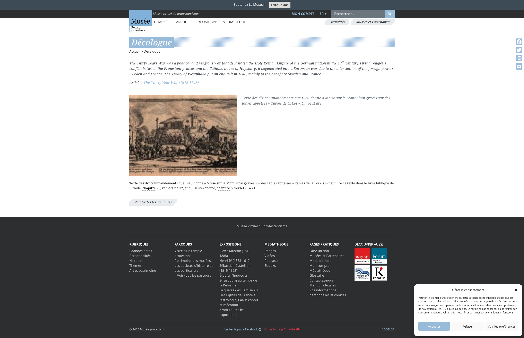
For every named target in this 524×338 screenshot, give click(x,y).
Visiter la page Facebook (242, 329)
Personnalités (140, 256)
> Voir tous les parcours (192, 275)
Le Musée (161, 22)
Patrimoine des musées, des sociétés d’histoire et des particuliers (193, 265)
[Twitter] (519, 50)
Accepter (434, 326)
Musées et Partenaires (373, 22)
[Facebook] (519, 42)
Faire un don (280, 5)
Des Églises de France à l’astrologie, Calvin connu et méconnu (238, 300)
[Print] (519, 58)
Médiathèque (234, 22)
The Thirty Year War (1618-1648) (171, 82)
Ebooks (270, 265)
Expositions (207, 22)
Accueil (134, 51)
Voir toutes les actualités (153, 202)
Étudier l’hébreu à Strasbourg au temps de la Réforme (238, 280)
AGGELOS (388, 329)
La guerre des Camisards (238, 290)
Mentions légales (322, 285)
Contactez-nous (321, 280)
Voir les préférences (502, 326)
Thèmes (135, 265)
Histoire (135, 260)
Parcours (182, 22)
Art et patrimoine (142, 270)
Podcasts (271, 260)
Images (270, 251)
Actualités (337, 22)
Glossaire (316, 275)
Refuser (467, 326)
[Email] (519, 66)
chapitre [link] (149, 188)
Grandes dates (140, 251)
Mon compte (303, 13)
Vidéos (269, 256)
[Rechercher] (390, 14)
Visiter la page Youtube (280, 329)
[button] (516, 290)
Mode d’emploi (320, 260)
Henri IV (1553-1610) (235, 260)
